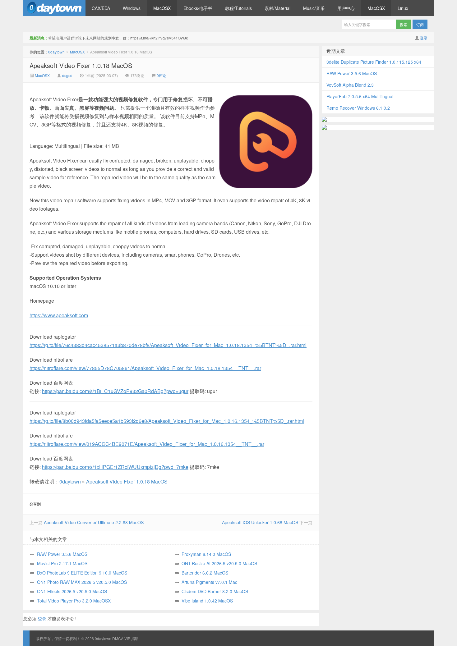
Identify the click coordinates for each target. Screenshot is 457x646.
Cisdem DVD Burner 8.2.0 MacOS (215, 591)
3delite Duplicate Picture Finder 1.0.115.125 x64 (373, 62)
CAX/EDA (101, 8)
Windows (132, 8)
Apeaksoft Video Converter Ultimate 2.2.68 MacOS (94, 522)
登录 (423, 37)
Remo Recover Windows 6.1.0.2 (358, 108)
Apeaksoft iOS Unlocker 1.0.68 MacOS (260, 522)
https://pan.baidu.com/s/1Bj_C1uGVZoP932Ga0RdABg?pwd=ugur (115, 391)
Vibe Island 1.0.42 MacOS (207, 601)
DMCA (117, 638)
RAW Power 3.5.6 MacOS (62, 554)
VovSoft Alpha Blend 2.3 (350, 85)
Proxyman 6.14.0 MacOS (206, 554)
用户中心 (346, 8)
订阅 (420, 24)
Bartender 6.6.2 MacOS (205, 573)
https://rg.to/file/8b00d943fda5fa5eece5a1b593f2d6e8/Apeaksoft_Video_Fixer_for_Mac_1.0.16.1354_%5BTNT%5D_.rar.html (167, 420)
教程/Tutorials (238, 8)
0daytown (54, 8)
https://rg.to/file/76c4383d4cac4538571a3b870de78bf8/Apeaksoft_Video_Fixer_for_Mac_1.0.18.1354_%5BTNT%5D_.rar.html (168, 345)
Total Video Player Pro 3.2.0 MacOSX (74, 601)
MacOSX (162, 8)
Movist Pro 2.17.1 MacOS (62, 563)
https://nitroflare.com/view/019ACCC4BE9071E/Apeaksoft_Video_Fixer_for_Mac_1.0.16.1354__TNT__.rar (147, 443)
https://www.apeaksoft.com (59, 315)
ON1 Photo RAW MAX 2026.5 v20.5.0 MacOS (82, 582)
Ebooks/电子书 (197, 8)
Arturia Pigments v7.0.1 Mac (209, 582)
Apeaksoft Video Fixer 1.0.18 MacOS (81, 65)
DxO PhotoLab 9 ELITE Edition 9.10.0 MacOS (82, 573)
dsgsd (67, 75)
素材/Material (277, 8)
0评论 (161, 75)
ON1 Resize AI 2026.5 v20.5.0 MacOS (219, 563)
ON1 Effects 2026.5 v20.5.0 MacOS (72, 591)
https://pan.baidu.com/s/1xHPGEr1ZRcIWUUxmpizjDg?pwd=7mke (115, 466)
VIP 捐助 (131, 638)
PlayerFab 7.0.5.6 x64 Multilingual (359, 96)
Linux (403, 8)
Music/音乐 (314, 8)
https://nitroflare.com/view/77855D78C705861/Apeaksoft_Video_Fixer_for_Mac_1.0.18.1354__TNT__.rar (145, 368)
